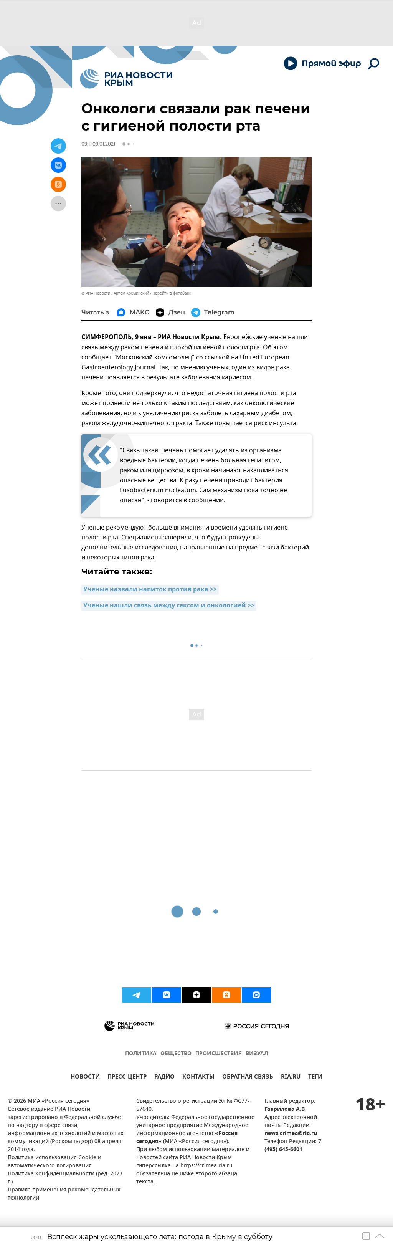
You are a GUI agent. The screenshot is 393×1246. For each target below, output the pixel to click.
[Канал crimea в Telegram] (136, 995)
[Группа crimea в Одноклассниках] (226, 995)
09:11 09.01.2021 (98, 144)
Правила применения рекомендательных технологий (64, 1194)
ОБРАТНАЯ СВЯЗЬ (247, 1077)
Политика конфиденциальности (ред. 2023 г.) (65, 1178)
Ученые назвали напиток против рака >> (150, 590)
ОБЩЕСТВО (176, 1053)
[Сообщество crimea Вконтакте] (166, 995)
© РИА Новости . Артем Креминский (115, 293)
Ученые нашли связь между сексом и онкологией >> (168, 606)
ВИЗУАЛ (257, 1053)
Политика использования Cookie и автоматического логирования (54, 1161)
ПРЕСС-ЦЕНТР (127, 1077)
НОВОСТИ (85, 1077)
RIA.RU (291, 1077)
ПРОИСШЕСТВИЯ (218, 1053)
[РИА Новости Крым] (126, 79)
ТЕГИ (315, 1077)
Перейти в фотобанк (171, 293)
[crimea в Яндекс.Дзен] (196, 995)
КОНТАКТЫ (198, 1077)
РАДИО (164, 1077)
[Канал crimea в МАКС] (256, 995)
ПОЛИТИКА (141, 1053)
